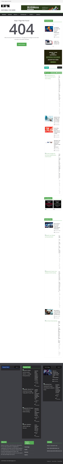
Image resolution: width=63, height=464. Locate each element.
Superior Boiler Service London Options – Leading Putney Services (37, 375)
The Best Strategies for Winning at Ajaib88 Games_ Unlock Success (59, 166)
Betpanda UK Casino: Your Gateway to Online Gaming (59, 281)
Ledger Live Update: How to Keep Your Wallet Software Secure (56, 44)
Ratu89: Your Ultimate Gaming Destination (59, 244)
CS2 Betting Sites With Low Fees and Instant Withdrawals (57, 30)
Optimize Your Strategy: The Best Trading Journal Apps (57, 119)
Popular (48, 73)
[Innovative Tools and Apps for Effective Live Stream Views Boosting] (51, 338)
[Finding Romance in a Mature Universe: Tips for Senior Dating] (51, 79)
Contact (38, 14)
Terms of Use (54, 461)
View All (59, 67)
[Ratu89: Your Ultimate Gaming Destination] (51, 252)
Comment (59, 73)
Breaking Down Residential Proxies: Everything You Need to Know (58, 388)
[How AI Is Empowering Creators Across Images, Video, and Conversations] (48, 376)
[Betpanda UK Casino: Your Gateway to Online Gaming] (51, 289)
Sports (31, 14)
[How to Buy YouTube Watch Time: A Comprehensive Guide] (49, 129)
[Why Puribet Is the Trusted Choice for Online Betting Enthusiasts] (49, 228)
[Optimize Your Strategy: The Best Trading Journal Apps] (49, 118)
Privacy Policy (59, 461)
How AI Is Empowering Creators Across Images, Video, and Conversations (56, 374)
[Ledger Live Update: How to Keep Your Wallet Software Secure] (49, 42)
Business (4, 14)
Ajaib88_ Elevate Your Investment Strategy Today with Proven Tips (37, 394)
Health (15, 14)
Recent (53, 73)
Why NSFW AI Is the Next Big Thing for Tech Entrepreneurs (57, 312)
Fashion (10, 14)
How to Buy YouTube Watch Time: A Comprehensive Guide (57, 131)
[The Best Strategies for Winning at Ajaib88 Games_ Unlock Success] (51, 157)
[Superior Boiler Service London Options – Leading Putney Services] (28, 379)
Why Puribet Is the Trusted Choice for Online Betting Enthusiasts (57, 226)
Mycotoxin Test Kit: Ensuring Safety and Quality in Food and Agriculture (57, 144)
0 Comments (57, 37)
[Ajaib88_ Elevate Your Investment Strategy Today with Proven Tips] (28, 397)
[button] (17, 14)
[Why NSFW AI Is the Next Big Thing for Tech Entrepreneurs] (49, 314)
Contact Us (49, 461)
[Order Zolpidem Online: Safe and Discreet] (28, 431)
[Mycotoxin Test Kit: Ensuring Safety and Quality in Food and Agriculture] (49, 142)
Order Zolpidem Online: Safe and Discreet (36, 427)
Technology (23, 14)
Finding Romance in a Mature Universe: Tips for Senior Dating (59, 87)
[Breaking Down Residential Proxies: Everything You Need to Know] (49, 392)
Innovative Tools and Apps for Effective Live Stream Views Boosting (59, 332)
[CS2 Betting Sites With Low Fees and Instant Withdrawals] (49, 29)
